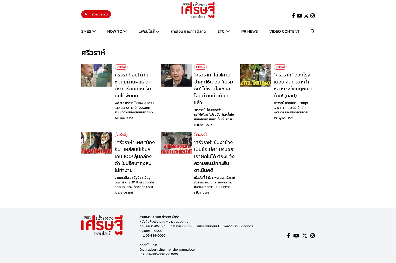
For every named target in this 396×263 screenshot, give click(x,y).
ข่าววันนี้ (121, 67)
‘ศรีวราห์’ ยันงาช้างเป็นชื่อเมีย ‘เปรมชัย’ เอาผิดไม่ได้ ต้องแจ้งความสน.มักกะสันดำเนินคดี (214, 156)
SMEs (86, 31)
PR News (249, 31)
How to (114, 31)
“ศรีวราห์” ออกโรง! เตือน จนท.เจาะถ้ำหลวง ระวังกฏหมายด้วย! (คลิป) (294, 85)
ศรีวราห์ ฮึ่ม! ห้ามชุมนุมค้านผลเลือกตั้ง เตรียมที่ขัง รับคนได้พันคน (133, 85)
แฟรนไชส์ (147, 31)
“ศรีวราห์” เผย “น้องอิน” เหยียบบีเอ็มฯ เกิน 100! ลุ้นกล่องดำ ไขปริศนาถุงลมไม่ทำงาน (135, 156)
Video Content (284, 31)
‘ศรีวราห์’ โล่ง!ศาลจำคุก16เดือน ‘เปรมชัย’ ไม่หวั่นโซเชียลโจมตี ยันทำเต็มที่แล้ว (213, 88)
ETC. (221, 31)
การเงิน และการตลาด (188, 31)
